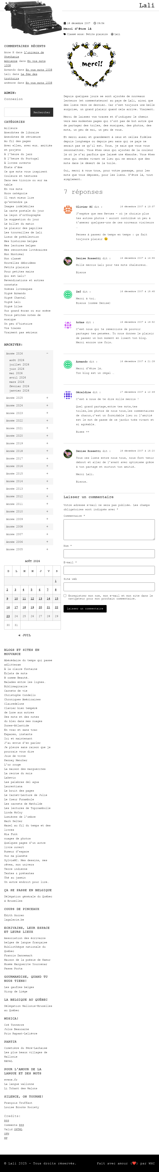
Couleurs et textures (20, 176)
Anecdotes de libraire (21, 132)
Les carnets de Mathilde (23, 803)
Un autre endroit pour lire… (26, 882)
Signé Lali (12, 302)
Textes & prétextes (19, 873)
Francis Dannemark (18, 955)
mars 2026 (16, 382)
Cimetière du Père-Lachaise (25, 1048)
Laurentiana (13, 786)
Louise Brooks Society (21, 1107)
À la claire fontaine (20, 669)
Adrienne (10, 61)
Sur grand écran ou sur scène (27, 310)
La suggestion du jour (21, 219)
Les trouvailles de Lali (23, 232)
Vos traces (12, 328)
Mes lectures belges (20, 245)
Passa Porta (13, 968)
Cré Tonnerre (14, 1024)
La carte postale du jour (24, 210)
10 (16, 598)
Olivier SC (84, 206)
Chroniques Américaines (22, 699)
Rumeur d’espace (16, 851)
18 (24, 607)
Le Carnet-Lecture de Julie (25, 795)
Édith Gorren (14, 915)
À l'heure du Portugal (21, 158)
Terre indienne (15, 869)
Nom (68, 545)
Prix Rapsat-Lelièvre (20, 1033)
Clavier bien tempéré (20, 708)
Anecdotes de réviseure (22, 136)
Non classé (12, 258)
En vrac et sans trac (20, 730)
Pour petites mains (19, 271)
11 (24, 598)
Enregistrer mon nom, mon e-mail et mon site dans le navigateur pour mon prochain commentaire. (110, 597)
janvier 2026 (19, 390)
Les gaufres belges (19, 987)
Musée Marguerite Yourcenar (25, 964)
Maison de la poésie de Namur (27, 959)
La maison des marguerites (25, 769)
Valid (13, 1129)
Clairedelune (14, 703)
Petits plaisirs (16, 267)
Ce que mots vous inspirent (25, 171)
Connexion (13, 99)
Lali (147, 5)
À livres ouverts (17, 163)
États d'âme (13, 167)
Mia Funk (10, 834)
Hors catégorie (15, 193)
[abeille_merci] (91, 89)
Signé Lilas (13, 306)
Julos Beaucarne (16, 1029)
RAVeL (8, 1061)
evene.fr (10, 1079)
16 (8, 607)
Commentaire (74, 515)
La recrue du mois (18, 773)
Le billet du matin (19, 223)
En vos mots (13, 189)
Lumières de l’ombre (20, 816)
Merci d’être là (78, 28)
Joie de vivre (15, 756)
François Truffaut (18, 1103)
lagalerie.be (14, 919)
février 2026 (19, 386)
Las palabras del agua (21, 782)
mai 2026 (16, 373)
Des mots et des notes (21, 716)
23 (8, 616)
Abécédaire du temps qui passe (28, 660)
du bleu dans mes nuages (23, 721)
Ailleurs (10, 128)
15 (56, 598)
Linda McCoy (13, 812)
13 (40, 598)
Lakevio (10, 777)
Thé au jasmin (15, 877)
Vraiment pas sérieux (20, 332)
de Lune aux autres (19, 712)
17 (16, 607)
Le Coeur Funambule (19, 799)
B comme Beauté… (16, 677)
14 (48, 598)
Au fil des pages (17, 141)
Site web (70, 579)
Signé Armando (15, 293)
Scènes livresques (18, 289)
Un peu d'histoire (18, 323)
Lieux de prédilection (21, 236)
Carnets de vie (15, 690)
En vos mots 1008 (39, 69)
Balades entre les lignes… (25, 682)
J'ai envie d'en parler (22, 743)
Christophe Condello (20, 695)
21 (48, 607)
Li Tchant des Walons (20, 1088)
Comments (14, 1125)
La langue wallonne (19, 1084)
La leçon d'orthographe (22, 215)
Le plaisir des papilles (23, 228)
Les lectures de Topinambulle (27, 808)
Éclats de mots (15, 673)
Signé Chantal (15, 297)
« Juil (24, 635)
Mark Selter (13, 821)
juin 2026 (16, 369)
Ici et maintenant (18, 738)
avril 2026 (17, 377)
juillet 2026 (19, 364)
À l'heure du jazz (18, 154)
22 (56, 607)
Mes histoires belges (20, 241)
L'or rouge (12, 764)
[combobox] (17, 112)
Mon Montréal (14, 254)
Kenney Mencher (15, 760)
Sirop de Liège (15, 991)
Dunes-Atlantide (16, 725)
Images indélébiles (19, 206)
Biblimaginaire (15, 686)
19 (32, 607)
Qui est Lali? (15, 276)
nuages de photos (17, 838)
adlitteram (12, 664)
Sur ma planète (15, 856)
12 (32, 598)
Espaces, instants (18, 734)
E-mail (70, 562)
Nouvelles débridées (20, 263)
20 (40, 607)
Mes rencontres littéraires (25, 249)
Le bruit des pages (19, 790)
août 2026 (16, 360)
